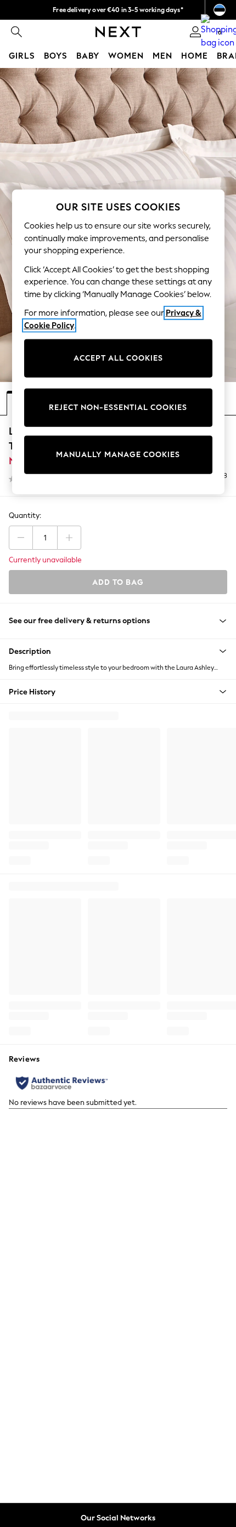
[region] (118, 342)
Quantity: (25, 515)
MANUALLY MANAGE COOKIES (118, 454)
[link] (16, 32)
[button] (118, 651)
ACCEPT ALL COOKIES (118, 358)
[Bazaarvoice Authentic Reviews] (61, 1083)
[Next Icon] (118, 31)
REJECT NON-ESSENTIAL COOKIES (118, 407)
